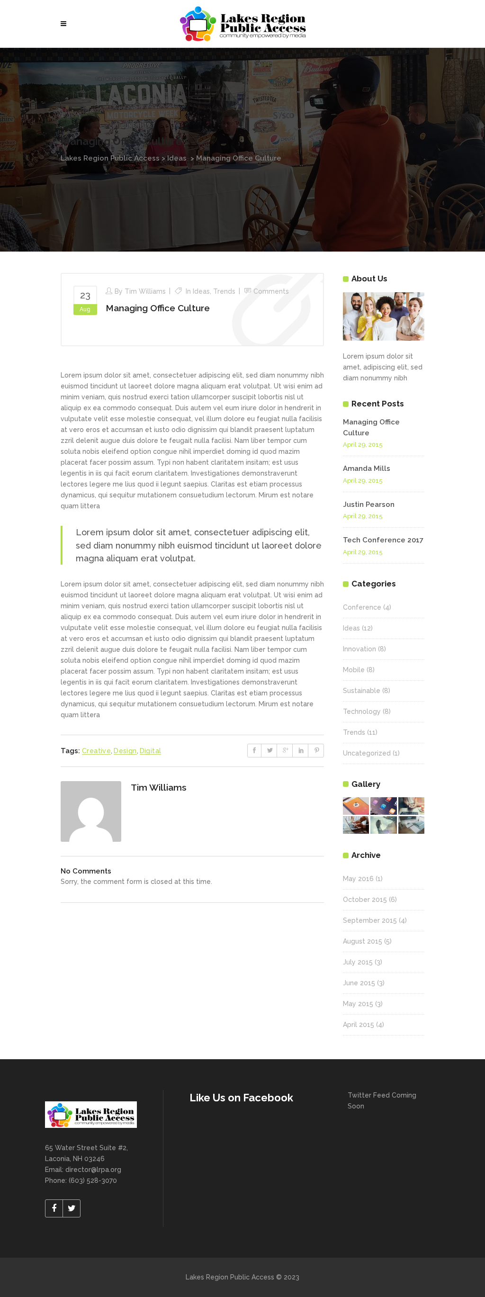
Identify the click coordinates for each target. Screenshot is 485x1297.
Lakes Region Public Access (110, 158)
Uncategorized (367, 753)
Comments (271, 291)
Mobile (354, 670)
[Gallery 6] (411, 825)
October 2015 (365, 899)
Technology (362, 711)
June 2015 (359, 983)
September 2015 (370, 920)
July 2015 (358, 962)
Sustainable (361, 690)
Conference (362, 607)
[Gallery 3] (411, 806)
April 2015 (358, 1024)
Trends (224, 291)
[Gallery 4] (356, 825)
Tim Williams (145, 291)
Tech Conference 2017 (383, 540)
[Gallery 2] (383, 806)
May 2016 (358, 879)
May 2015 (358, 1004)
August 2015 (362, 941)
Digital (151, 751)
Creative (96, 751)
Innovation (359, 649)
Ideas (177, 158)
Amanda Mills (366, 468)
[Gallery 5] (383, 825)
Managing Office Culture (158, 308)
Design (125, 751)
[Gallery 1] (356, 806)
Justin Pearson (369, 504)
